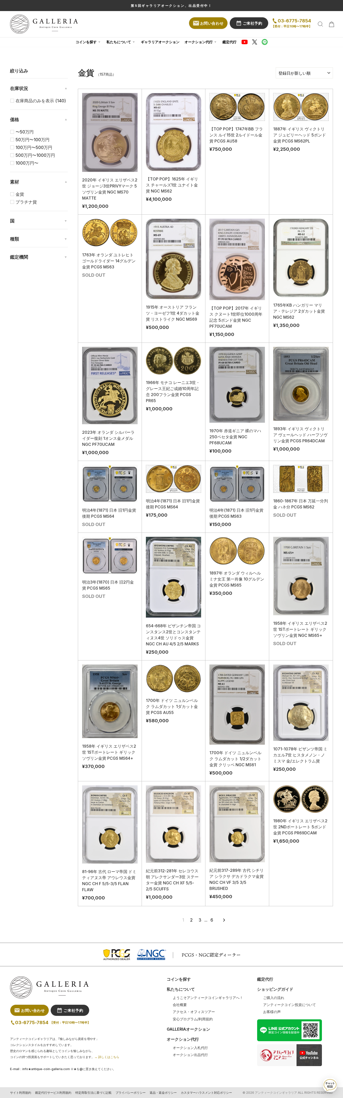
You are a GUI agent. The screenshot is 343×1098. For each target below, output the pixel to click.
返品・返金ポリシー (163, 1092)
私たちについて (118, 42)
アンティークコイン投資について (289, 1005)
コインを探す (86, 42)
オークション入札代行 (190, 1047)
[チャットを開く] (330, 1085)
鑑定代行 (229, 42)
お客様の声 (272, 1012)
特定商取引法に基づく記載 (93, 1092)
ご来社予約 (252, 23)
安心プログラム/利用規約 (193, 1019)
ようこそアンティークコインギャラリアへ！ (208, 997)
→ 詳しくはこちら (106, 1057)
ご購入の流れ (273, 997)
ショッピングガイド (275, 989)
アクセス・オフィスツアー (194, 1012)
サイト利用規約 (20, 1092)
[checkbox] (42, 101)
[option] (171, 6)
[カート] (331, 24)
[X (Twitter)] (255, 42)
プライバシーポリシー (131, 1092)
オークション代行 (199, 42)
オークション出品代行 (190, 1055)
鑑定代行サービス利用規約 (53, 1092)
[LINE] (265, 42)
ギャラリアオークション (160, 42)
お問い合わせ (212, 23)
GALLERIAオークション (188, 1029)
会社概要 (180, 1005)
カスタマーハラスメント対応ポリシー (206, 1092)
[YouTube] (245, 42)
